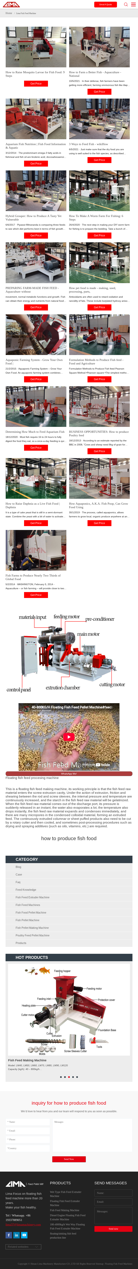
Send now (113, 1229)
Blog (18, 867)
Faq (18, 882)
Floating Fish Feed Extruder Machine (65, 1203)
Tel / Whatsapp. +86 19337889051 (18, 1218)
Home (9, 13)
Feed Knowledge (26, 889)
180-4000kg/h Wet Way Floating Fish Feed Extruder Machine (67, 1226)
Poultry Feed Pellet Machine (32, 935)
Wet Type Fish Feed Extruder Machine (65, 1194)
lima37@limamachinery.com (23, 1224)
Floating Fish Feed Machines (118, 1264)
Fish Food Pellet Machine (31, 912)
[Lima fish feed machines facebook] (9, 1235)
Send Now (69, 1159)
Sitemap (100, 1264)
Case (19, 874)
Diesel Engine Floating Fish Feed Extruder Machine (67, 1217)
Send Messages (110, 1183)
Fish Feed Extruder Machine (32, 897)
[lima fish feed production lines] (24, 1235)
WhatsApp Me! (69, 773)
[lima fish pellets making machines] (16, 1235)
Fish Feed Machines (28, 905)
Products (21, 943)
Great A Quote (105, 4)
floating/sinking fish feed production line (63, 1235)
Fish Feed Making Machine (64, 1210)
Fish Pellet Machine (27, 920)
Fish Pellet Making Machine (32, 927)
